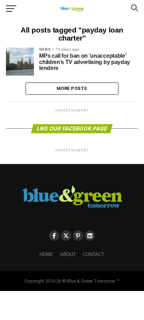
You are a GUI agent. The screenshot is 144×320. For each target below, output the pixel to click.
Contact (93, 254)
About (68, 254)
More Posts (72, 88)
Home (46, 254)
